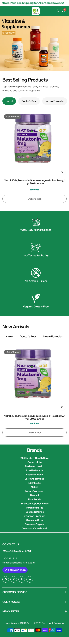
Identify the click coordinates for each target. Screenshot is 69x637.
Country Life (34, 462)
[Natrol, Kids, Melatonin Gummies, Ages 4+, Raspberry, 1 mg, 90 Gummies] (34, 144)
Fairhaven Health (34, 466)
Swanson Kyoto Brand (34, 528)
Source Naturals (35, 511)
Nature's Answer (34, 491)
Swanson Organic (34, 524)
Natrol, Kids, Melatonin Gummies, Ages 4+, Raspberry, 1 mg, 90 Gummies (34, 182)
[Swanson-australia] (36, 11)
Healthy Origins (34, 474)
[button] (35, 68)
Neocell (34, 495)
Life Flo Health (34, 470)
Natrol (34, 486)
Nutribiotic (34, 482)
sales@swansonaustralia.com (18, 562)
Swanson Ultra (34, 520)
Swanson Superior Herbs (34, 503)
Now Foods (34, 499)
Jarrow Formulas (34, 478)
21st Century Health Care (35, 457)
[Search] (58, 11)
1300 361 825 (9, 558)
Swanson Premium (34, 515)
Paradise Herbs (34, 507)
